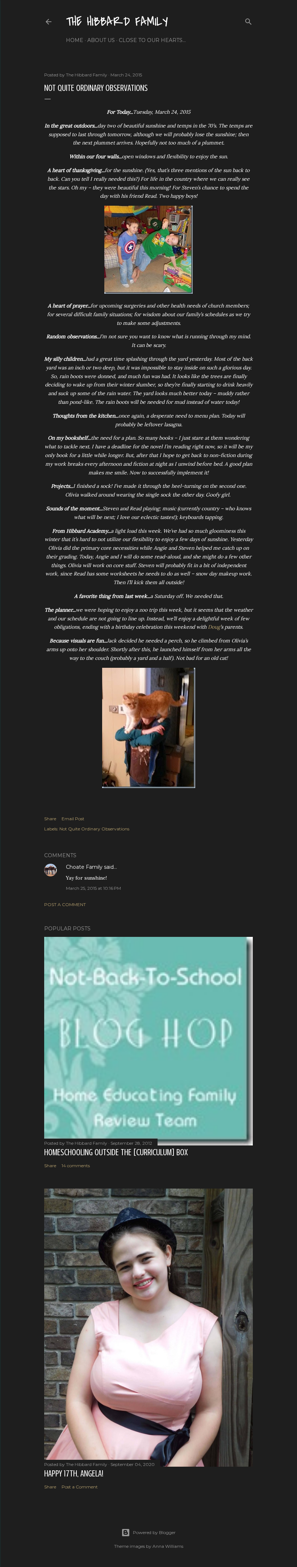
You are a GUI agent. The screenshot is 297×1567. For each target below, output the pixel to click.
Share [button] (50, 818)
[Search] (248, 20)
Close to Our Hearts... (152, 40)
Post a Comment (65, 904)
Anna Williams (167, 1546)
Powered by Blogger (154, 1532)
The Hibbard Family (117, 22)
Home (74, 40)
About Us (101, 40)
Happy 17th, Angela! (73, 1474)
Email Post (73, 818)
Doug (214, 627)
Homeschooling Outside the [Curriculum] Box (116, 1152)
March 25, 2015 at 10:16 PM (93, 888)
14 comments (76, 1165)
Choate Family (84, 867)
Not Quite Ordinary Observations (94, 828)
